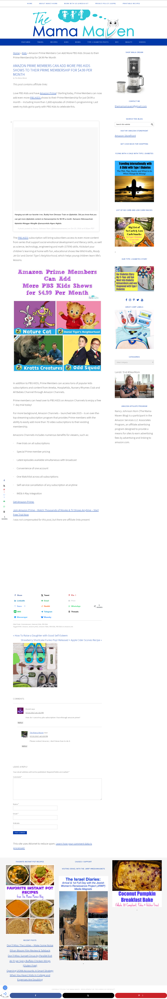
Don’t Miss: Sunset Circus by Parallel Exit (30, 955)
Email (16, 813)
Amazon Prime (48, 93)
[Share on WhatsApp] (4, 506)
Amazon (25, 627)
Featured (34, 624)
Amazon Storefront (125, 135)
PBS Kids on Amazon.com (64, 627)
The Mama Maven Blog (83, 23)
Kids (24, 53)
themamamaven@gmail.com (131, 106)
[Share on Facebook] (4, 480)
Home (16, 53)
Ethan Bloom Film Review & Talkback (30, 950)
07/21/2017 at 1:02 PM (35, 712)
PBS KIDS (23, 237)
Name (16, 804)
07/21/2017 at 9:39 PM (39, 736)
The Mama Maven (37, 732)
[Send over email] (4, 501)
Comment (17, 777)
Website (16, 823)
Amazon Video (44, 627)
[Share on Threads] (4, 511)
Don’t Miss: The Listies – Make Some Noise (30, 945)
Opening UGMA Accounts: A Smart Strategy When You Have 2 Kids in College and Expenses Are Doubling (30, 975)
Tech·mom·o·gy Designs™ (105, 989)
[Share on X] (4, 485)
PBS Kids (45, 624)
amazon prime (33, 627)
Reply (20, 722)
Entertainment (26, 624)
